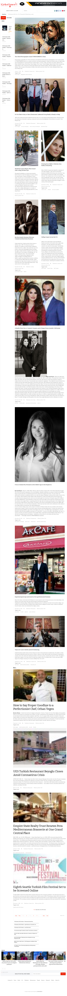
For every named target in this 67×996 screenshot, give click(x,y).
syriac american (32, 611)
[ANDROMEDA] (41, 4)
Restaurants (33, 123)
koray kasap (17, 74)
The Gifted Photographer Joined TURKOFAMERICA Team (30, 56)
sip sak (30, 727)
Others (52, 980)
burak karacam (28, 852)
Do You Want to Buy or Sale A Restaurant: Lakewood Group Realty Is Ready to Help (37, 114)
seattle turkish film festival (18, 907)
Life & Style (33, 399)
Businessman (33, 980)
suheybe (49, 189)
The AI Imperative (10, 28)
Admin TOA (42, 71)
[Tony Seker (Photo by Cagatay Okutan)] (40, 631)
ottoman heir (33, 521)
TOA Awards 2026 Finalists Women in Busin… (6, 74)
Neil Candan (56, 268)
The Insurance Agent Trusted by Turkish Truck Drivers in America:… (26, 930)
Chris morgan (17, 126)
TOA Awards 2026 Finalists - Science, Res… (6, 100)
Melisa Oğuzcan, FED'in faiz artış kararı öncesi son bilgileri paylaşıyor (9, 963)
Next (44, 915)
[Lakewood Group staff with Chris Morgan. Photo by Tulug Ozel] (40, 95)
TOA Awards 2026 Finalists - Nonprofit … (6, 56)
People (38, 980)
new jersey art (33, 664)
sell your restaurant (24, 126)
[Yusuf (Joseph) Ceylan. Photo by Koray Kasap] (26, 217)
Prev (19, 915)
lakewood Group (44, 126)
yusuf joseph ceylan (18, 271)
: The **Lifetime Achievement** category (21, 14)
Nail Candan (43, 268)
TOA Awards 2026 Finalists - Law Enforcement (22, 927)
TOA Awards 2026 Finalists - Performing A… (6, 47)
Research (48, 980)
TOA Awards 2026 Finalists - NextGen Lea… (6, 38)
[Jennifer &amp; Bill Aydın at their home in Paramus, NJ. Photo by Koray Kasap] (40, 300)
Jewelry (32, 266)
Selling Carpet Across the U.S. (49, 237)
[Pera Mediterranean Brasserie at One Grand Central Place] (39, 807)
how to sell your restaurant (35, 126)
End (47, 915)
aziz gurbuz (17, 611)
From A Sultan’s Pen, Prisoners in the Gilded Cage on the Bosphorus (33, 484)
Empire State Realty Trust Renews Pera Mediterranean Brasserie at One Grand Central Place (38, 829)
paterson (26, 611)
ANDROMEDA (39, 991)
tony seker (17, 664)
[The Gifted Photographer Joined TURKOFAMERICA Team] (40, 36)
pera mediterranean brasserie (18, 852)
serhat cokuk (43, 189)
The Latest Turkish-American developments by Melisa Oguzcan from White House (56, 963)
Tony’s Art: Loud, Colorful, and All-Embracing (27, 649)
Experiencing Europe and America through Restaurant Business (32, 597)
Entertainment (33, 518)
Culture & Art (32, 71)
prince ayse (27, 521)
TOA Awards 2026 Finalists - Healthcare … (6, 65)
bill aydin (16, 403)
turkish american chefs (23, 727)
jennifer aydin (22, 403)
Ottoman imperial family (41, 521)
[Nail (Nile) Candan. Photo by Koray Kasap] (53, 217)
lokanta (34, 727)
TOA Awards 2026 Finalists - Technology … (7, 83)
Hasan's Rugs (50, 268)
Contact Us (10, 980)
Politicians (27, 980)
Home (15, 980)
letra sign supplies (55, 189)
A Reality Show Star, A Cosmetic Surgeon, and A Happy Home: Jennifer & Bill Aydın (37, 328)
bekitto (25, 271)
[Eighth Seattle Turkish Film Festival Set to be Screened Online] (39, 868)
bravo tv (39, 403)
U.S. (22, 980)
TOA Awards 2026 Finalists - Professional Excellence (23, 921)
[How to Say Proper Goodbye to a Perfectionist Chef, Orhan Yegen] (39, 685)
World (19, 980)
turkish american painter (24, 664)
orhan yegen (15, 727)
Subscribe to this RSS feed (40, 909)
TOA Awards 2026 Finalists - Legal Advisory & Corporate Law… (25, 924)
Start (16, 915)
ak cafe (22, 611)
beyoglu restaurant (16, 791)
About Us (57, 980)
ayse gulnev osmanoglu (19, 521)
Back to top (5, 972)
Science (42, 980)
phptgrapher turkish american (26, 74)
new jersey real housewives (31, 403)
